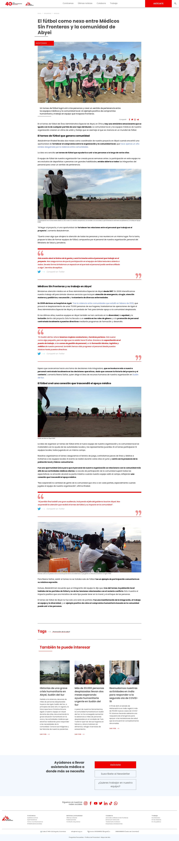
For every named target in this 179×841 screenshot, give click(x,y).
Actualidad (47, 13)
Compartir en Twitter (55, 271)
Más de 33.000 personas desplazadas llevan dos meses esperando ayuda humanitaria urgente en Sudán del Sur (89, 696)
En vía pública (156, 822)
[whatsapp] (115, 803)
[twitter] (100, 803)
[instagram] (85, 803)
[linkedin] (105, 803)
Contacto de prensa (73, 822)
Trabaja (113, 3)
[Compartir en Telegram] (138, 119)
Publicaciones (71, 820)
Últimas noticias (85, 3)
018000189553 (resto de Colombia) (127, 831)
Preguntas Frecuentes (76, 837)
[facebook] (90, 803)
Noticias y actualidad (74, 816)
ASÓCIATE (158, 3)
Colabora (101, 3)
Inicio (39, 13)
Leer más (43, 734)
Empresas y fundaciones (114, 824)
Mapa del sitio (105, 837)
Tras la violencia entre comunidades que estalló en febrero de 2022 (103, 303)
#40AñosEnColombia (34, 824)
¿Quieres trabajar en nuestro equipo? (115, 784)
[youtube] (95, 803)
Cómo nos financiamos (35, 822)
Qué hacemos (32, 820)
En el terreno (156, 818)
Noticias (56, 13)
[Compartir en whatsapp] (135, 119)
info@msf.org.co (76, 831)
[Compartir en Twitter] (132, 119)
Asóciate (115, 764)
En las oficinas (156, 820)
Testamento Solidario (113, 822)
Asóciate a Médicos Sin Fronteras (117, 818)
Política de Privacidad (92, 837)
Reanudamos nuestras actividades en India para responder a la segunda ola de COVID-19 (123, 694)
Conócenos (68, 3)
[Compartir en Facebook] (129, 119)
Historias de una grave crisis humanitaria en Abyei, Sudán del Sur (53, 691)
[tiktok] (110, 803)
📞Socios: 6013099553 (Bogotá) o (99, 831)
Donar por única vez (112, 820)
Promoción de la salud (61, 632)
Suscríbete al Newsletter (115, 773)
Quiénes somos (32, 818)
